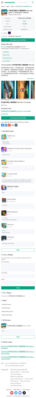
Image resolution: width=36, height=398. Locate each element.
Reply (18, 288)
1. (6, 52)
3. (7, 58)
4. (6, 61)
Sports (24, 21)
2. (6, 55)
